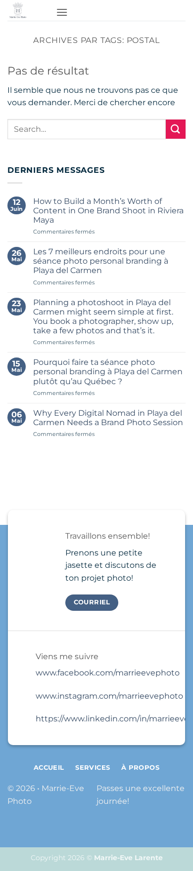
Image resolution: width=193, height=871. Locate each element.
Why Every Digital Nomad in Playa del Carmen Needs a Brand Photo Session (108, 417)
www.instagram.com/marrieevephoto (109, 696)
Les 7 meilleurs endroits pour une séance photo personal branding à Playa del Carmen (100, 261)
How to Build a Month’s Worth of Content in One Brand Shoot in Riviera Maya (108, 211)
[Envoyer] (176, 129)
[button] (62, 12)
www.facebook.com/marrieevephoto (108, 672)
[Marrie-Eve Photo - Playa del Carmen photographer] (27, 10)
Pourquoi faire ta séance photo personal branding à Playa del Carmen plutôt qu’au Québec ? (108, 371)
